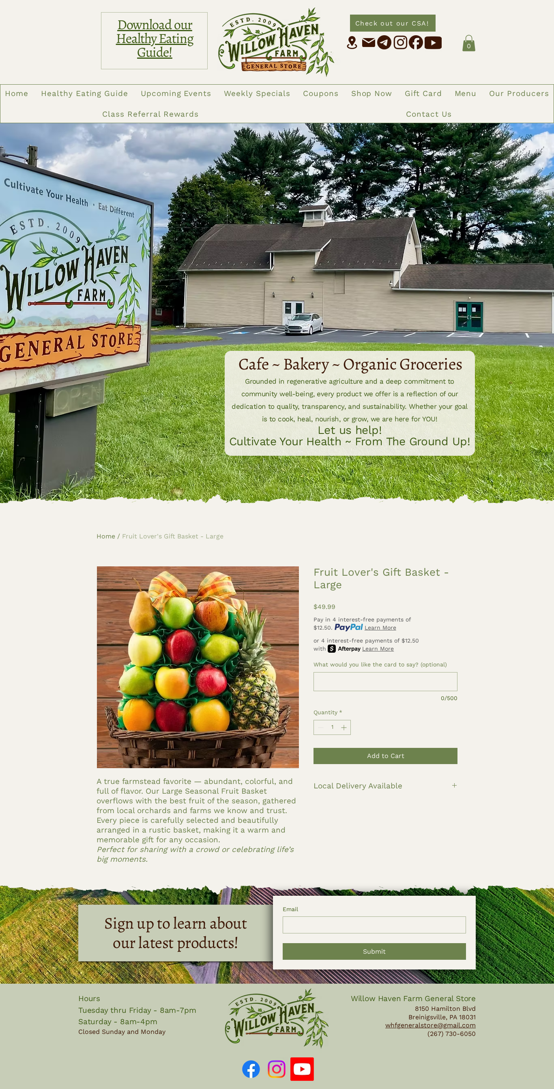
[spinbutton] (332, 727)
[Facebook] (251, 1069)
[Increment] (344, 727)
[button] (469, 43)
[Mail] (368, 42)
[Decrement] (320, 727)
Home (106, 536)
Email (290, 909)
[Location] (352, 42)
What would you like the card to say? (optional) (380, 664)
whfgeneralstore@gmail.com (430, 1025)
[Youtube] (302, 1069)
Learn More (380, 627)
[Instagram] (276, 1069)
